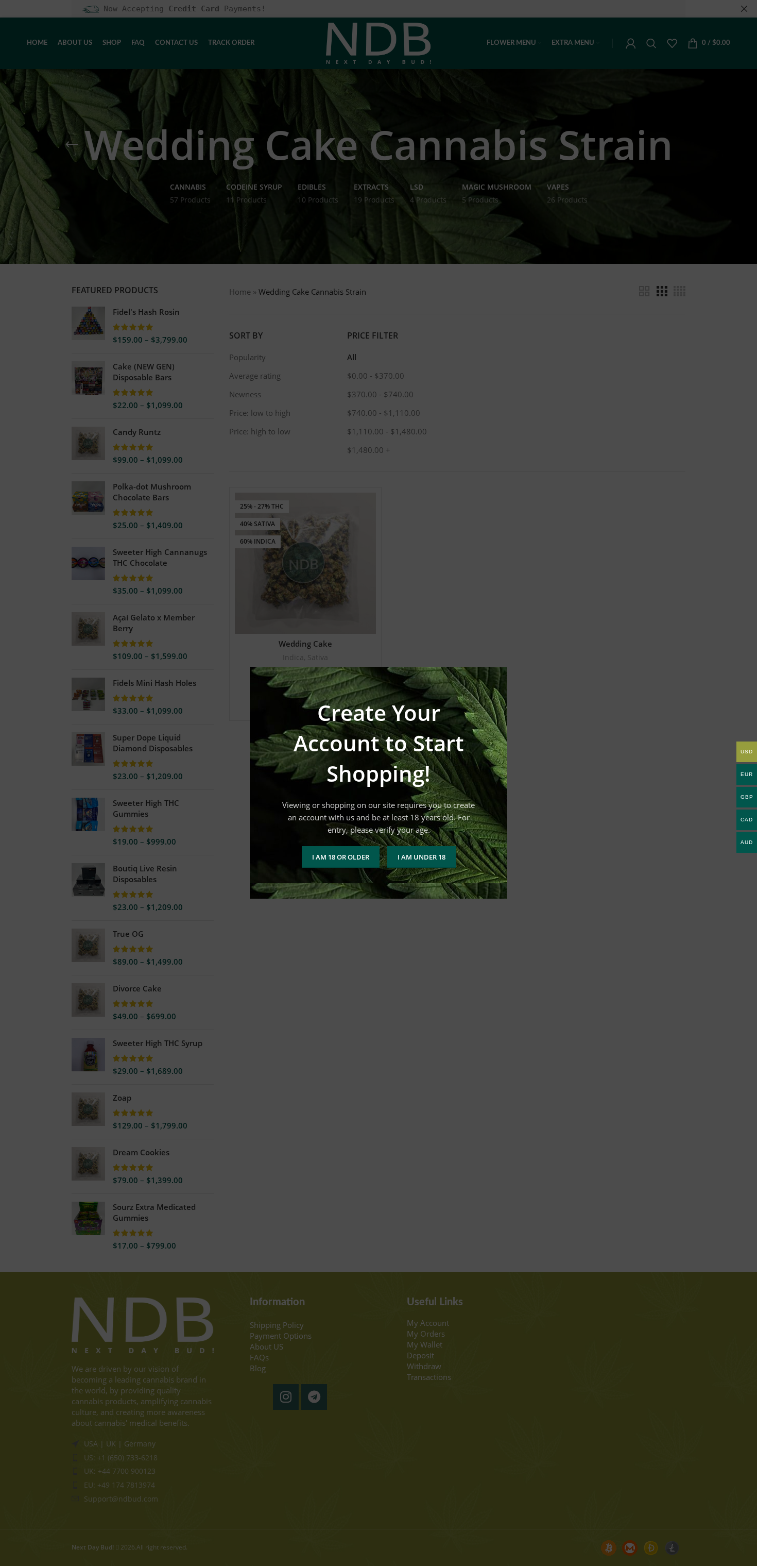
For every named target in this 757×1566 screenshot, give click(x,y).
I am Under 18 (421, 857)
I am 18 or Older (340, 857)
